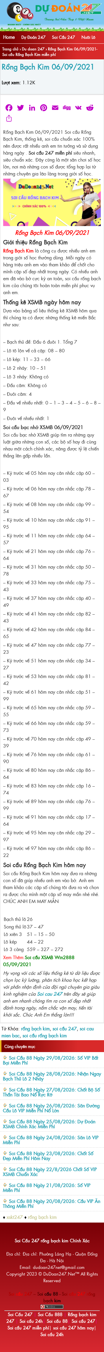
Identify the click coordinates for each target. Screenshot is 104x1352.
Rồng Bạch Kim (18, 250)
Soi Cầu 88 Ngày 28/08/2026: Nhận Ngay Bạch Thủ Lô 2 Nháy (52, 1076)
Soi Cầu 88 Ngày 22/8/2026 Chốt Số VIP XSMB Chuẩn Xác (50, 1171)
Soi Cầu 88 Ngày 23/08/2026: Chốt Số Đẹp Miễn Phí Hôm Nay (48, 1156)
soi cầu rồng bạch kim (45, 1035)
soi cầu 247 (65, 1028)
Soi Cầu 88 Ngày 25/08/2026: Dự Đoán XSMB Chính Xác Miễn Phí (49, 1124)
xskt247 (15, 1216)
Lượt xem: (11, 82)
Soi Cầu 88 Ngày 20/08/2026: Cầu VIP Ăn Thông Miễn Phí (51, 1203)
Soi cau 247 (49, 993)
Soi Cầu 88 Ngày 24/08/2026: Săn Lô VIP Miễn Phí (51, 1140)
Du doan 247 (33, 49)
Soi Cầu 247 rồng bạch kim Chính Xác (52, 1240)
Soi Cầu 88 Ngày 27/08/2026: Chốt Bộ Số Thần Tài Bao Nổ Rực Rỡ (51, 1092)
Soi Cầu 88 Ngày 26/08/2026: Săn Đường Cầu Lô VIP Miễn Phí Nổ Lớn (51, 1108)
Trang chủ (10, 49)
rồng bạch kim (35, 1028)
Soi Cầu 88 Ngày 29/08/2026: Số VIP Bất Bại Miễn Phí (50, 1060)
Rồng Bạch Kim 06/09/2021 (48, 66)
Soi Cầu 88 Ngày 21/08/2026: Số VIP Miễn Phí (46, 1187)
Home (9, 36)
